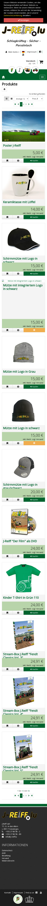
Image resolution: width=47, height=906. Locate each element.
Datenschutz (7, 850)
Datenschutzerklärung (13, 15)
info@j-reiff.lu (11, 837)
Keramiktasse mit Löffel (19, 202)
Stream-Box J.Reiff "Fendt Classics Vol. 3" (20, 655)
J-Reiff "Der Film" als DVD (20, 541)
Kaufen (35, 160)
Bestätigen (24, 20)
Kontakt (7, 892)
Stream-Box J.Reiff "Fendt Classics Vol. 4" (20, 712)
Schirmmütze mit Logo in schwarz (20, 260)
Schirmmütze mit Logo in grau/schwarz (20, 486)
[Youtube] (23, 54)
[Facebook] (40, 52)
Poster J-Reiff (12, 145)
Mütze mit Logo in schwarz (21, 428)
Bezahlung (6, 855)
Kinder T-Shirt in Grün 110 (21, 597)
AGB (4, 853)
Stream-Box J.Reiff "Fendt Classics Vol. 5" (20, 768)
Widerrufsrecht (8, 861)
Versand (5, 858)
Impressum (32, 52)
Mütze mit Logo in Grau (19, 371)
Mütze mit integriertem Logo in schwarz (23, 286)
